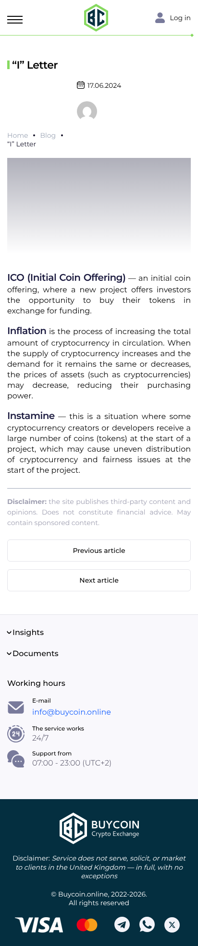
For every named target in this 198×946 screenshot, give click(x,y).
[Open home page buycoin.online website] (99, 828)
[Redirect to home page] (96, 18)
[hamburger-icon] (16, 19)
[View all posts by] (87, 111)
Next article (98, 580)
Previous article (99, 550)
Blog (48, 135)
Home (17, 135)
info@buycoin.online (71, 712)
